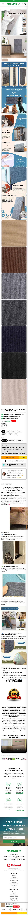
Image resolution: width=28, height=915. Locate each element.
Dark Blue (10, 434)
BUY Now (23, 457)
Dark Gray (4, 434)
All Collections (14, 879)
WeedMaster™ (14, 880)
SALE (14, 887)
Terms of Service (14, 896)
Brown (8, 431)
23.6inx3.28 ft (19, 440)
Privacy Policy (14, 895)
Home (14, 875)
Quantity (3, 423)
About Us (14, 882)
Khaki (3, 431)
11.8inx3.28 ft (4, 440)
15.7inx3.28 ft (11, 440)
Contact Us (14, 885)
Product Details (6, 484)
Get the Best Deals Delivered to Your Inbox (14, 825)
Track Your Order (14, 883)
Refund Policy (14, 898)
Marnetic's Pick (5, 10)
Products (14, 877)
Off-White (13, 431)
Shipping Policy (14, 900)
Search (14, 892)
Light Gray (20, 431)
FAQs (14, 893)
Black (16, 434)
